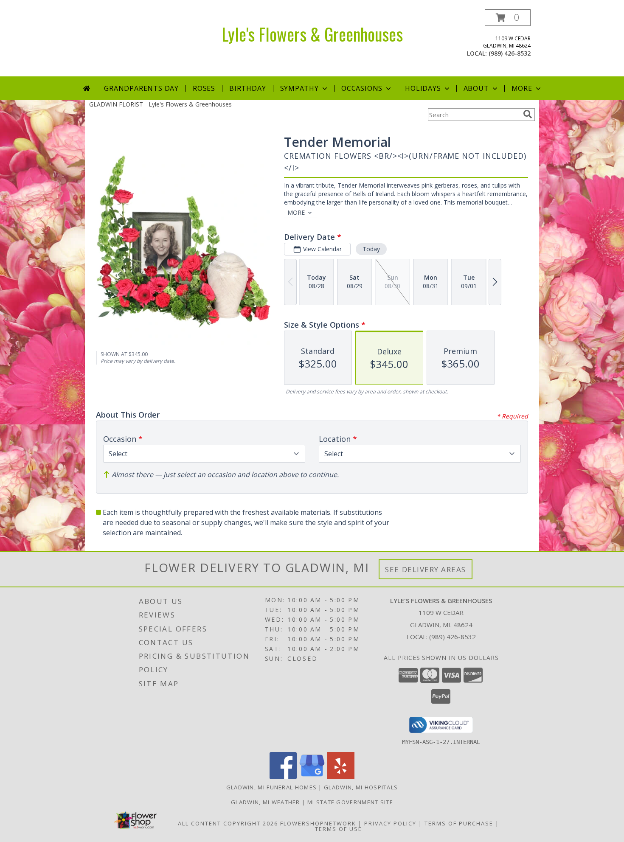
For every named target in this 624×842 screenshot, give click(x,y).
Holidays (423, 88)
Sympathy (299, 88)
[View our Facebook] (283, 777)
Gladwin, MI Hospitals (361, 787)
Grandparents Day (141, 88)
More (522, 88)
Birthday (247, 88)
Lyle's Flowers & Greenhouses (312, 34)
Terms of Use (338, 829)
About (476, 88)
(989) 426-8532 (510, 53)
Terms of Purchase (458, 823)
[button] (508, 17)
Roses (204, 88)
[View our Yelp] (340, 777)
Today (371, 249)
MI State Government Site (350, 802)
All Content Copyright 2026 (228, 823)
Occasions (361, 88)
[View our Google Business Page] (312, 777)
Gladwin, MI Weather (265, 802)
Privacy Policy (390, 823)
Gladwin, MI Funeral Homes (271, 787)
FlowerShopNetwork (318, 823)
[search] (527, 114)
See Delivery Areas (425, 569)
